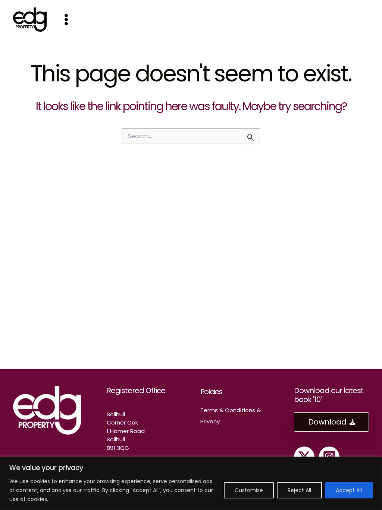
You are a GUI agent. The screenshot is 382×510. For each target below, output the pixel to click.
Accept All (349, 490)
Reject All (299, 490)
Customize (249, 490)
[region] (191, 483)
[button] (331, 422)
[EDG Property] (30, 19)
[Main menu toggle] (66, 19)
